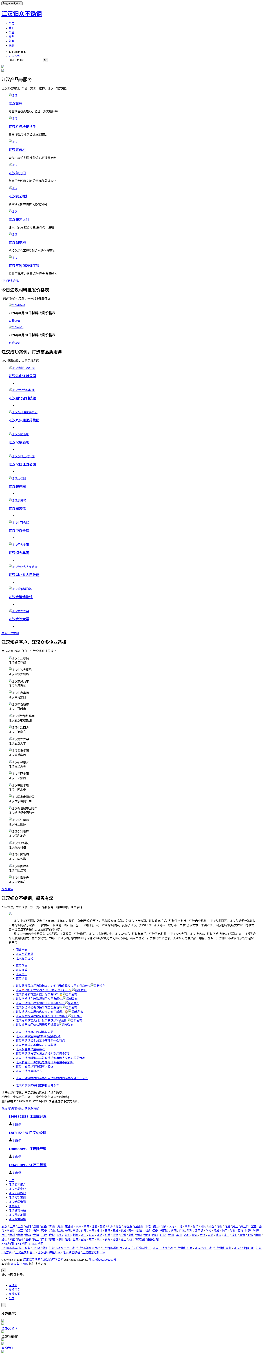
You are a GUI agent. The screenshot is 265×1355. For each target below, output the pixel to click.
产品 (11, 32)
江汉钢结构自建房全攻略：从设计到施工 (42, 1016)
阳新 (164, 1226)
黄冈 (139, 1235)
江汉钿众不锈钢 (21, 13)
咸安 (234, 1235)
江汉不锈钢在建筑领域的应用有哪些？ (40, 1003)
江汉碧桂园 (17, 487)
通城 (250, 1235)
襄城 (115, 1230)
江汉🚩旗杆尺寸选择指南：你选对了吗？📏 (44, 990)
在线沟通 (14, 1293)
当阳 (91, 1230)
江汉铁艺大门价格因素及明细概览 (37, 1024)
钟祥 (256, 1230)
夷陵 (36, 1230)
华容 (208, 1230)
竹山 (219, 1226)
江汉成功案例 (17, 1197)
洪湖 (115, 1235)
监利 (131, 1235)
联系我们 (14, 1206)
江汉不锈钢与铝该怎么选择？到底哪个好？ (43, 1053)
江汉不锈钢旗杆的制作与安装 (34, 1032)
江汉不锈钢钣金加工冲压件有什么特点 (40, 1040)
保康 (155, 1230)
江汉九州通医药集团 (24, 420)
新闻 (11, 41)
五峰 (76, 1230)
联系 (11, 45)
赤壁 (12, 1239)
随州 (20, 1239)
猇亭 (28, 1230)
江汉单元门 (17, 173)
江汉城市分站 (17, 1210)
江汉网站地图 (17, 1214)
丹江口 (244, 1226)
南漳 (139, 1230)
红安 (163, 1235)
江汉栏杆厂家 (203, 1248)
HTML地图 (36, 1243)
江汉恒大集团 (19, 553)
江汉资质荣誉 (24, 954)
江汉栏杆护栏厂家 (49, 1252)
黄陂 (102, 1226)
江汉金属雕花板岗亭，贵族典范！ (37, 1045)
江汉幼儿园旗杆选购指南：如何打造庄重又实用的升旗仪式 (53, 985)
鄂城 (216, 1230)
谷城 (147, 1230)
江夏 (94, 1226)
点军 (20, 1230)
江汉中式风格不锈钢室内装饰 (34, 1066)
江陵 (99, 1235)
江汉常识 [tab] (21, 974)
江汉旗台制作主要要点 (30, 1049)
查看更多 (7, 889)
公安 (91, 1235)
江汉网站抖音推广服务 (15, 1248)
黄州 (147, 1235)
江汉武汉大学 (19, 619)
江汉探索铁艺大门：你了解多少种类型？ (42, 1020)
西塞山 (138, 1226)
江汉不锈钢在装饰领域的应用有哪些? (39, 998)
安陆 (60, 1235)
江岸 (12, 1226)
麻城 (210, 1235)
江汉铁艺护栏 (71, 1252)
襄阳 (107, 1230)
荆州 (76, 1235)
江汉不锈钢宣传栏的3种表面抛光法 (38, 1036)
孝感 (12, 1235)
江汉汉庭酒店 (19, 442)
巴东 (76, 1239)
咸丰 (91, 1239)
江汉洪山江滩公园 (22, 376)
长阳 (68, 1230)
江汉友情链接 (17, 1219)
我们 (11, 28)
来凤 (99, 1239)
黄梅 (203, 1235)
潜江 (123, 1239)
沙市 (84, 1235)
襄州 (131, 1230)
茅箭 (187, 1226)
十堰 (179, 1226)
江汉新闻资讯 (17, 1201)
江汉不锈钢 (39, 1248)
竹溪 (227, 1226)
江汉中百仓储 (19, 531)
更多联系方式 (30, 1108)
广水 (44, 1239)
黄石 (118, 1226)
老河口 (164, 1230)
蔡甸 (86, 1226)
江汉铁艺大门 (19, 219)
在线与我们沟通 (11, 1108)
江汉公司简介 (17, 1184)
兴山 (52, 1230)
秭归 (60, 1230)
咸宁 (226, 1235)
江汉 (20, 1226)
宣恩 (84, 1239)
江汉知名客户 (17, 1193)
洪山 (60, 1226)
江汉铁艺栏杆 (19, 196)
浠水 (187, 1235)
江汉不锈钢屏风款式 (29, 1071)
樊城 (123, 1230)
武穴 (218, 1235)
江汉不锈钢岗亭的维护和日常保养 (37, 1085)
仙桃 (115, 1239)
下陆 (148, 1226)
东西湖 (69, 1226)
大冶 (172, 1226)
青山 (52, 1226)
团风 (155, 1235)
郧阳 (203, 1226)
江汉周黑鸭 (17, 509)
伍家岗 (10, 1230)
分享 (11, 1298)
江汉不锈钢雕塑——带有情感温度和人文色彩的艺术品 (50, 1058)
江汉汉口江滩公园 (22, 464)
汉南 (78, 1226)
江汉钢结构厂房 (112, 1248)
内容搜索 (14, 55)
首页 (11, 23)
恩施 (52, 1239)
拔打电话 (14, 1289)
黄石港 (127, 1226)
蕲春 (195, 1235)
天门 (131, 1239)
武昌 (44, 1226)
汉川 (68, 1235)
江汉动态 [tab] (21, 965)
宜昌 (254, 1226)
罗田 (171, 1235)
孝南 (20, 1235)
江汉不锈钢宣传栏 (88, 1248)
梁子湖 (199, 1230)
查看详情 (14, 320)
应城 (52, 1235)
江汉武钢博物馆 (21, 597)
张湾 (195, 1226)
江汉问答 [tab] (21, 969)
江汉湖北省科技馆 (22, 398)
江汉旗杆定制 (222, 1248)
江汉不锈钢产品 (163, 1248)
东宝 (232, 1230)
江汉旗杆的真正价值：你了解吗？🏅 (39, 994)
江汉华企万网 (19, 1263)
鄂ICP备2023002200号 (102, 1259)
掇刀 (240, 1230)
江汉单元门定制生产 (138, 1248)
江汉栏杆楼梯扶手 (22, 127)
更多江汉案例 (10, 633)
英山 (179, 1235)
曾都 (28, 1239)
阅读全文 (21, 949)
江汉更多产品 (10, 280)
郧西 (211, 1226)
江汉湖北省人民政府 (24, 575)
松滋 (123, 1235)
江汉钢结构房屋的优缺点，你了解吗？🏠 (42, 1011)
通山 (4, 1239)
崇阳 (258, 1235)
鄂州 (190, 1230)
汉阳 (36, 1226)
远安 (44, 1230)
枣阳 (174, 1230)
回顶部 (13, 1285)
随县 (36, 1239)
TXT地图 (21, 1243)
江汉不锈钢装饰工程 (24, 266)
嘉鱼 (242, 1235)
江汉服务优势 (24, 958)
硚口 (28, 1226)
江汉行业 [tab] (21, 978)
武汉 (4, 1226)
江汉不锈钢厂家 (244, 1248)
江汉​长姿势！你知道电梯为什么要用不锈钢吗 (45, 1062)
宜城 (182, 1230)
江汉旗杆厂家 (184, 1248)
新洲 (110, 1226)
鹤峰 (107, 1239)
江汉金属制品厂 (25, 1252)
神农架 (140, 1239)
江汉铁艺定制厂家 (93, 1252)
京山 (4, 1235)
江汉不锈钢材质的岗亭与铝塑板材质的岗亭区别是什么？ (52, 1078)
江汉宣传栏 (17, 150)
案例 (11, 36)
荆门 (224, 1230)
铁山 (156, 1226)
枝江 (99, 1230)
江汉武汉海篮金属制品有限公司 (43, 1259)
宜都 (84, 1230)
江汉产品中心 (17, 1188)
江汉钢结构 (17, 243)
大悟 (36, 1235)
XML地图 (7, 1243)
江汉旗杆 (15, 103)
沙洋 (248, 1230)
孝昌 (28, 1235)
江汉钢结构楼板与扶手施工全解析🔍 (39, 1007)
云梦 (44, 1235)
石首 (107, 1235)
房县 (235, 1226)
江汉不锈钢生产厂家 (62, 1248)
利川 (60, 1239)
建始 (68, 1239)
